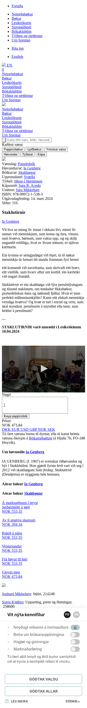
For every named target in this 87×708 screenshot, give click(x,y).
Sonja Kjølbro (12, 602)
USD (25, 429)
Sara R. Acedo (30, 185)
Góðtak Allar (43, 691)
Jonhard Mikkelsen (16, 594)
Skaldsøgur (27, 172)
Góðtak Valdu (43, 679)
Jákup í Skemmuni (28, 181)
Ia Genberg (32, 168)
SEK (51, 429)
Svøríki (29, 177)
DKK (7, 429)
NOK (43, 429)
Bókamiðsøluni (40, 438)
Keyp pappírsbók (16, 416)
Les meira (19, 701)
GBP (33, 429)
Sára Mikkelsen (27, 190)
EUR (16, 429)
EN (76, 614)
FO (67, 614)
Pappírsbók (26, 164)
